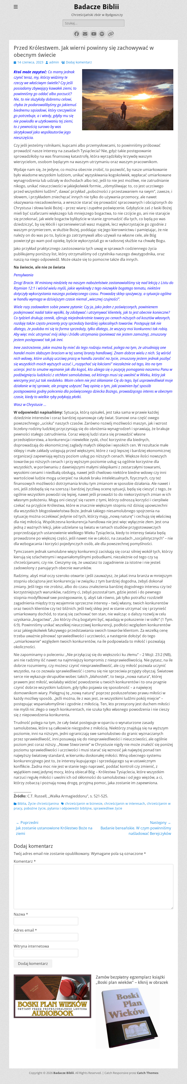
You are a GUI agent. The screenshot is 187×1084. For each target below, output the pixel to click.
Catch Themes (147, 1073)
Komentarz (25, 861)
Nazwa (21, 914)
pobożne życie (35, 808)
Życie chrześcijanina (43, 803)
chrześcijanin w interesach (124, 803)
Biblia (22, 803)
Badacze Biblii (96, 7)
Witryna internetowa (31, 946)
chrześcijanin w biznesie (83, 803)
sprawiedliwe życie (108, 808)
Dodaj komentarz (79, 62)
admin (54, 62)
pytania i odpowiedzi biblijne (69, 808)
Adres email (25, 930)
